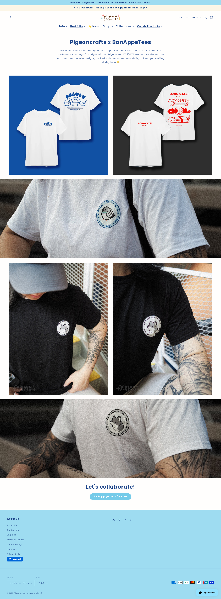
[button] (10, 17)
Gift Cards (12, 549)
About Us (12, 525)
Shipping (11, 535)
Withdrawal (15, 559)
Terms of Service (15, 539)
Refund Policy (14, 544)
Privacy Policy (14, 554)
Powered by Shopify (34, 593)
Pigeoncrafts (19, 593)
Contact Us (13, 530)
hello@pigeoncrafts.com (110, 496)
